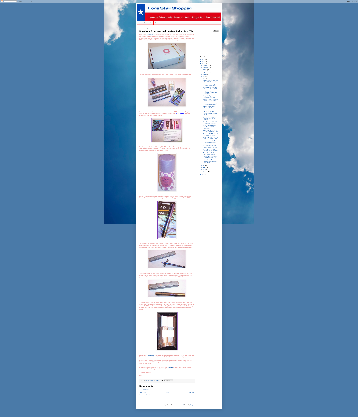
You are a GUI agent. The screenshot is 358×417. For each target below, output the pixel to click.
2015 (203, 61)
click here (170, 367)
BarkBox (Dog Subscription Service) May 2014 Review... (211, 150)
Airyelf (181, 405)
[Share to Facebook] (170, 380)
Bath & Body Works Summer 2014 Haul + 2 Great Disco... (210, 114)
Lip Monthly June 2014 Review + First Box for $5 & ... (210, 110)
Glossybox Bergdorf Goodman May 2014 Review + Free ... (210, 138)
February (205, 172)
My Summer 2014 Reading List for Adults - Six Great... (210, 134)
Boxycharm (150, 34)
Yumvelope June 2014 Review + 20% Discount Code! (210, 100)
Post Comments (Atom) (152, 395)
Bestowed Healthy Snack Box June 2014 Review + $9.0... (210, 81)
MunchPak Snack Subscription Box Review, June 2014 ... (210, 122)
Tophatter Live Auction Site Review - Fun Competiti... (210, 107)
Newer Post (143, 392)
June (204, 78)
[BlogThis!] (167, 380)
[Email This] (165, 380)
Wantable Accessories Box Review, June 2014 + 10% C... (210, 142)
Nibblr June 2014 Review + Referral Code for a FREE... (210, 88)
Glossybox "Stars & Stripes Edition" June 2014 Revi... (210, 84)
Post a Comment (146, 389)
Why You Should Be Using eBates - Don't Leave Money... (209, 118)
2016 (203, 59)
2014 (203, 63)
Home (139, 23)
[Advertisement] (209, 43)
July (204, 76)
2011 (203, 174)
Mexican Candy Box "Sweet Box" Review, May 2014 (210, 153)
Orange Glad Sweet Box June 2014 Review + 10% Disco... (210, 131)
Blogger (192, 405)
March (204, 169)
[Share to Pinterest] (172, 380)
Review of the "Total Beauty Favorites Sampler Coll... (210, 157)
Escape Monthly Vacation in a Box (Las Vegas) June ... (210, 96)
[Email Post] (162, 380)
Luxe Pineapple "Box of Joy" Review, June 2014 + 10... (210, 103)
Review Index (148, 23)
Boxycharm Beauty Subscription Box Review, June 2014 (210, 92)
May (204, 165)
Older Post (191, 392)
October (205, 70)
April (204, 167)
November (206, 67)
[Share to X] (169, 380)
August (205, 74)
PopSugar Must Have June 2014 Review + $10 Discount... (209, 127)
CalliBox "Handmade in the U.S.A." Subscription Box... (210, 146)
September (206, 72)
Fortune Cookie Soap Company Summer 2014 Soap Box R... (210, 161)
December (206, 65)
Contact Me (158, 23)
